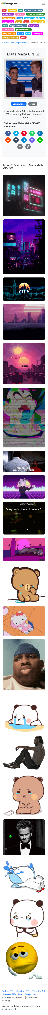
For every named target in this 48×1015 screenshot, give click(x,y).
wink (26, 22)
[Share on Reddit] (8, 140)
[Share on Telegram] (24, 140)
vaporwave (19, 103)
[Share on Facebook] (8, 133)
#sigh (8, 852)
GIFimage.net (8, 42)
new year (20, 14)
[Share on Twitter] (16, 133)
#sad (32, 103)
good (23, 37)
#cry (7, 687)
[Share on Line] (40, 140)
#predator (10, 469)
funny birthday (9, 33)
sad (4, 10)
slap (28, 33)
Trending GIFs (39, 991)
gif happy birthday (10, 37)
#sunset (9, 381)
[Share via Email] (20, 146)
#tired (8, 978)
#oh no (9, 682)
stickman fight (38, 22)
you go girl (33, 26)
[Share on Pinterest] (24, 133)
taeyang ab (37, 33)
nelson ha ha (8, 22)
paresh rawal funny (33, 10)
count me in (8, 29)
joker (5, 26)
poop (19, 18)
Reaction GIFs (23, 991)
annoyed (12, 10)
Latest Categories (27, 994)
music (18, 22)
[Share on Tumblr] (16, 140)
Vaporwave (21, 42)
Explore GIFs (8, 991)
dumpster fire (8, 18)
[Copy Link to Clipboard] (28, 146)
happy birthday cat (18, 26)
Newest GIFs (9, 994)
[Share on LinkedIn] (40, 133)
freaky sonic (8, 14)
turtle (20, 33)
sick (20, 10)
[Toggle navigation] (43, 3)
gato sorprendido (23, 29)
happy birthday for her (34, 18)
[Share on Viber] (32, 140)
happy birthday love (35, 14)
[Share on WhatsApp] (32, 133)
